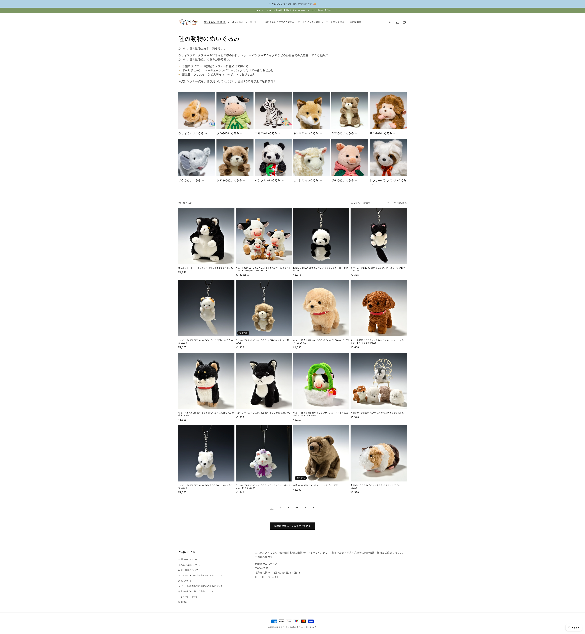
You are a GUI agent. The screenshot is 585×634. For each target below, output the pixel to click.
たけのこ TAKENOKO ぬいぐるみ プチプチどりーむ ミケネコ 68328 (205, 341)
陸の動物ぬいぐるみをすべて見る (292, 525)
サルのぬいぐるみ (381, 133)
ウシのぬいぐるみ (227, 133)
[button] (216, 22)
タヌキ (202, 55)
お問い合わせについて (189, 559)
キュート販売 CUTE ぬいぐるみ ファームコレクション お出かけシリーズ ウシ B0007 (320, 414)
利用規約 (182, 602)
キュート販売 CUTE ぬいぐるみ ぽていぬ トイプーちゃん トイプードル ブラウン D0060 (378, 341)
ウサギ (182, 55)
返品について (185, 580)
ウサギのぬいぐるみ (191, 133)
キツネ (213, 55)
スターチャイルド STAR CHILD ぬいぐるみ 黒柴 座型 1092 (263, 413)
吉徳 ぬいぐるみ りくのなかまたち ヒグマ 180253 (316, 485)
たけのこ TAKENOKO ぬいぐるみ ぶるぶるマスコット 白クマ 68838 (205, 486)
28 (304, 507)
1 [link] (272, 507)
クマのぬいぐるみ (342, 133)
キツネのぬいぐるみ (306, 133)
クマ (192, 55)
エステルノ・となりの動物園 (286, 627)
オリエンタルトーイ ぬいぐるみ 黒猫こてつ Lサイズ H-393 (205, 268)
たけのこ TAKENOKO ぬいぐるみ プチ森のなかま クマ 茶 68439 (262, 341)
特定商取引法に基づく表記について (196, 591)
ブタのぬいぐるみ (342, 180)
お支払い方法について (189, 564)
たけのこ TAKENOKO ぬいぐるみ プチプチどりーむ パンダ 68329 (320, 269)
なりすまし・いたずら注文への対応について (200, 575)
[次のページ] (313, 507)
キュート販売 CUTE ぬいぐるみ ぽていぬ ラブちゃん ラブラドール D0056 (321, 341)
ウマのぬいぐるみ (266, 133)
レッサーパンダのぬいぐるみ (388, 180)
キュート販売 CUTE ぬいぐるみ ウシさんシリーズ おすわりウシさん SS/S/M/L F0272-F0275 (263, 269)
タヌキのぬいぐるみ (229, 180)
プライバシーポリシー (189, 596)
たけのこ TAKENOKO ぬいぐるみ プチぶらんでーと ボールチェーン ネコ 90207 (263, 486)
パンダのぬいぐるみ (267, 180)
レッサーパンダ (250, 55)
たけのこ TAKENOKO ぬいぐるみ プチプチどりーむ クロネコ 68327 (378, 269)
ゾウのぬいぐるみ (189, 180)
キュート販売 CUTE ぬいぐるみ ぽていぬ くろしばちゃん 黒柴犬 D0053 (206, 414)
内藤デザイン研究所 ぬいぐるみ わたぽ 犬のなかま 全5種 (377, 413)
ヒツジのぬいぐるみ (306, 180)
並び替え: (355, 202)
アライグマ (270, 55)
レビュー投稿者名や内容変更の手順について (200, 586)
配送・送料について (188, 570)
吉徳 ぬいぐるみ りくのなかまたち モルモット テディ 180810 (375, 486)
